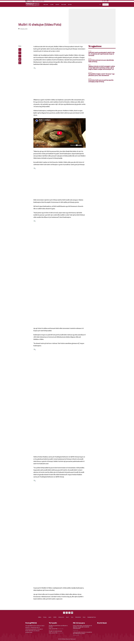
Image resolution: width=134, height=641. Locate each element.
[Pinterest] (19, 56)
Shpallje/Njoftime (53, 628)
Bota (89, 64)
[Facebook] (103, 1)
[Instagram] (104, 1)
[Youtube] (108, 1)
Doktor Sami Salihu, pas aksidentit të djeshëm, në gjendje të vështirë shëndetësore (82, 627)
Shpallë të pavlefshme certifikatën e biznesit (58, 626)
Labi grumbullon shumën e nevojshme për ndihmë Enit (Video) (82, 632)
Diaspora (90, 72)
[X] (106, 1)
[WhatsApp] (19, 62)
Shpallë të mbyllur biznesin (55, 631)
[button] (100, 4)
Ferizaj (89, 51)
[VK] (19, 59)
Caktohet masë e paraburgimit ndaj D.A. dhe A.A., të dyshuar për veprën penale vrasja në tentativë (101, 54)
